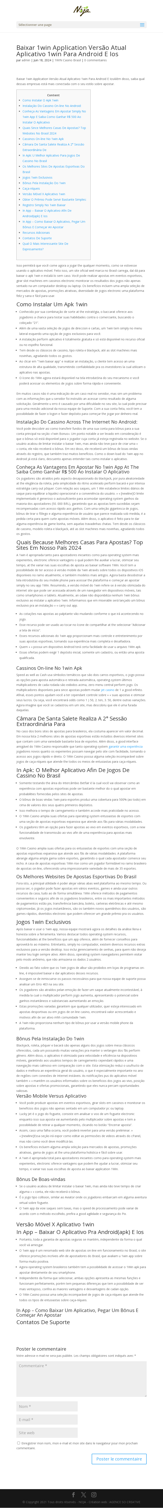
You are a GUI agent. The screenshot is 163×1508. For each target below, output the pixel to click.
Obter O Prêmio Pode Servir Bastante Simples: (54, 199)
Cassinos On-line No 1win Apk (43, 139)
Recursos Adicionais (36, 233)
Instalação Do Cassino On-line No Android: (51, 106)
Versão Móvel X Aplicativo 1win (43, 194)
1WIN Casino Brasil (68, 60)
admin (26, 60)
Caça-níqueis (31, 188)
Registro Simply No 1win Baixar (44, 205)
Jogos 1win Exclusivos (37, 177)
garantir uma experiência (126, 746)
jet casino (107, 690)
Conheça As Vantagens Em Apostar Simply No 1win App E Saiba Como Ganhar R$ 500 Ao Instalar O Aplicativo (54, 116)
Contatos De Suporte (37, 238)
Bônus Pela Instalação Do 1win (44, 183)
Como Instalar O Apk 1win (40, 100)
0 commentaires (95, 60)
